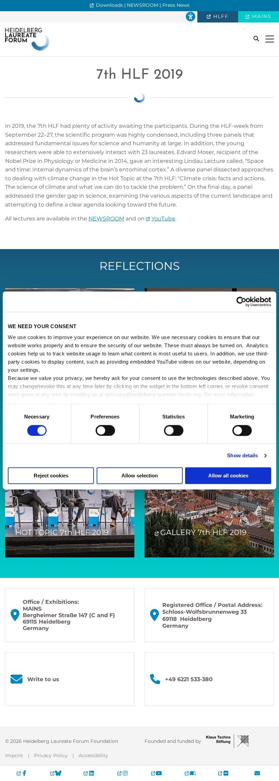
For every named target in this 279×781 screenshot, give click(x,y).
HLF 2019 (139, 75)
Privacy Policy (51, 755)
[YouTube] (156, 773)
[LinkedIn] (89, 773)
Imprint (14, 755)
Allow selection (139, 476)
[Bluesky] (55, 773)
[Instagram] (123, 773)
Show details (242, 455)
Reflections (139, 266)
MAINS (261, 16)
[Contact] (257, 773)
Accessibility (93, 755)
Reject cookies (51, 476)
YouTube (163, 218)
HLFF (220, 16)
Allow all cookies (228, 476)
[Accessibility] (190, 16)
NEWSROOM (106, 218)
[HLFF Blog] (190, 773)
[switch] (105, 430)
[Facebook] (22, 773)
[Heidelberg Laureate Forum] (27, 39)
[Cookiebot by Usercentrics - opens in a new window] (241, 301)
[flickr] (224, 773)
